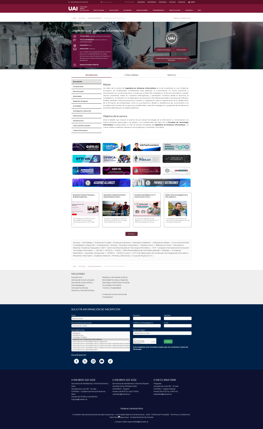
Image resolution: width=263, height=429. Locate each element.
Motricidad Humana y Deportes (115, 280)
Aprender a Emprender (95, 253)
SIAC (199, 10)
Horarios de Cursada (103, 243)
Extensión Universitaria (128, 245)
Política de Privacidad (160, 415)
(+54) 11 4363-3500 (165, 379)
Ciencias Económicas (79, 288)
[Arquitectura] (100, 335)
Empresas (181, 2)
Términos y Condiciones (180, 415)
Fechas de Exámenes (121, 243)
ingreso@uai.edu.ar (79, 399)
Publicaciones (78, 116)
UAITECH (108, 250)
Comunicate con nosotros (79, 2)
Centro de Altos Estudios (81, 125)
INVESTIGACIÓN (175, 10)
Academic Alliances (102, 256)
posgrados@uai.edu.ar (163, 394)
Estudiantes (152, 2)
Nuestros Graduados (90, 248)
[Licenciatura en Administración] (100, 350)
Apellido (167, 315)
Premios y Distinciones (121, 256)
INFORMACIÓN (91, 75)
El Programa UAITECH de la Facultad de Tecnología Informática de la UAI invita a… (84, 221)
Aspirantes (141, 2)
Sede (73, 315)
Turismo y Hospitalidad (111, 288)
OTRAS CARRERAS (131, 75)
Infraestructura (78, 121)
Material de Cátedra (161, 243)
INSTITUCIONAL (99, 10)
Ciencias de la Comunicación (82, 280)
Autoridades (77, 96)
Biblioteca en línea (163, 245)
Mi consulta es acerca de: (81, 323)
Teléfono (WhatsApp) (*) (143, 323)
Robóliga (165, 250)
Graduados (163, 2)
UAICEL (118, 250)
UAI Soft (99, 250)
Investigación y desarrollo (82, 111)
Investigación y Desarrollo (84, 245)
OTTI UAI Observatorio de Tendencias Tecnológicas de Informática (160, 253)
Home (74, 18)
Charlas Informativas (80, 130)
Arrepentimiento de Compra (141, 417)
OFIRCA (110, 253)
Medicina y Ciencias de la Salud (114, 277)
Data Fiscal (114, 417)
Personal (172, 2)
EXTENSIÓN (128, 10)
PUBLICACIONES (143, 10)
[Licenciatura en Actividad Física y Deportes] (100, 342)
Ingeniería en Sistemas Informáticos (114, 18)
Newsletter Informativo (82, 256)
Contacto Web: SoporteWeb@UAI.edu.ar (131, 422)
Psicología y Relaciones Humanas (115, 283)
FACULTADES (114, 10)
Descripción (77, 81)
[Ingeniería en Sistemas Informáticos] (100, 339)
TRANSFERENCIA (159, 10)
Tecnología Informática (95, 18)
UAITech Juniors (123, 253)
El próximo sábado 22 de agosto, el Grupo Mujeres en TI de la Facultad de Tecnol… (147, 220)
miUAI (192, 2)
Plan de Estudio (78, 91)
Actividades (77, 106)
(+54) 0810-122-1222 (83, 379)
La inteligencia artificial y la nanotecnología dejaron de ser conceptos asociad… (178, 220)
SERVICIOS (171, 75)
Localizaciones (78, 86)
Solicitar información (164, 50)
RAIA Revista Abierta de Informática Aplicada (141, 250)
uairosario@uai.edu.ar (121, 394)
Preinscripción (181, 50)
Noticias (114, 245)
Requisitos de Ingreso (80, 101)
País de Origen (139, 330)
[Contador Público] (100, 337)
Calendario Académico (142, 243)
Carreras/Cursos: (78, 330)
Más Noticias (131, 233)
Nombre (136, 315)
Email (166, 323)
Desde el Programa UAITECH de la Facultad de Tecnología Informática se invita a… (115, 220)
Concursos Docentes (180, 243)
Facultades (81, 18)
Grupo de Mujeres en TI (142, 256)
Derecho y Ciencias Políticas (82, 290)
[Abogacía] (100, 333)
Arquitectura (76, 277)
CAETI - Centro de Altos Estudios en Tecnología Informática (125, 248)
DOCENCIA (190, 10)
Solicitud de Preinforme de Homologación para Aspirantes (171, 59)
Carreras (76, 243)
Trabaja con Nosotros (131, 408)
